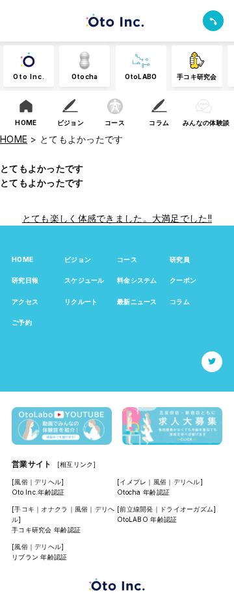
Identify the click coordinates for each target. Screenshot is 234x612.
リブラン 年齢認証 (40, 557)
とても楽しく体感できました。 (87, 218)
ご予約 (22, 322)
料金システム (137, 280)
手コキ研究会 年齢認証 (46, 530)
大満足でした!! (182, 218)
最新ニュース (137, 301)
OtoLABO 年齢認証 (147, 519)
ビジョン (77, 259)
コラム (180, 301)
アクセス (25, 301)
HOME (22, 259)
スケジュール (84, 280)
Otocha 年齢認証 (143, 492)
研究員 (180, 259)
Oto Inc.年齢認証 (38, 492)
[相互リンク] (76, 464)
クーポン (183, 280)
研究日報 (25, 280)
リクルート (81, 301)
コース (127, 259)
